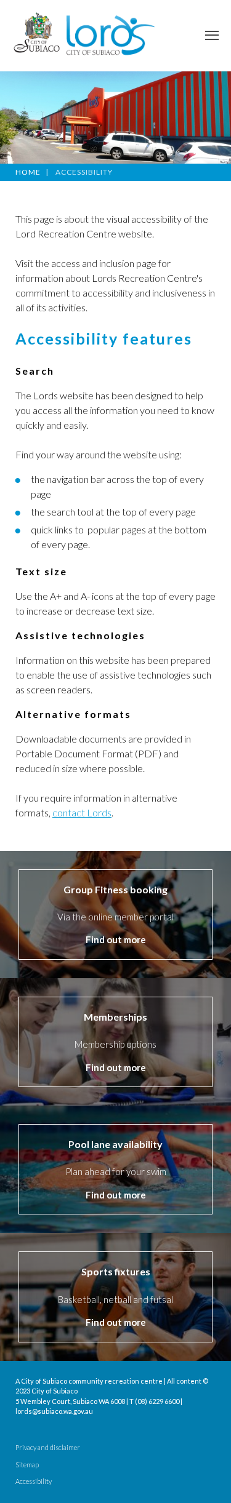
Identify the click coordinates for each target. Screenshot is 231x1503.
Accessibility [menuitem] (33, 1481)
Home (28, 172)
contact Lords (81, 812)
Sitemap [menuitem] (27, 1465)
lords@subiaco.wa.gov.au (54, 1411)
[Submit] (212, 381)
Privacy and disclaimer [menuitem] (47, 1447)
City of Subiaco (54, 1391)
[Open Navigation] (212, 35)
